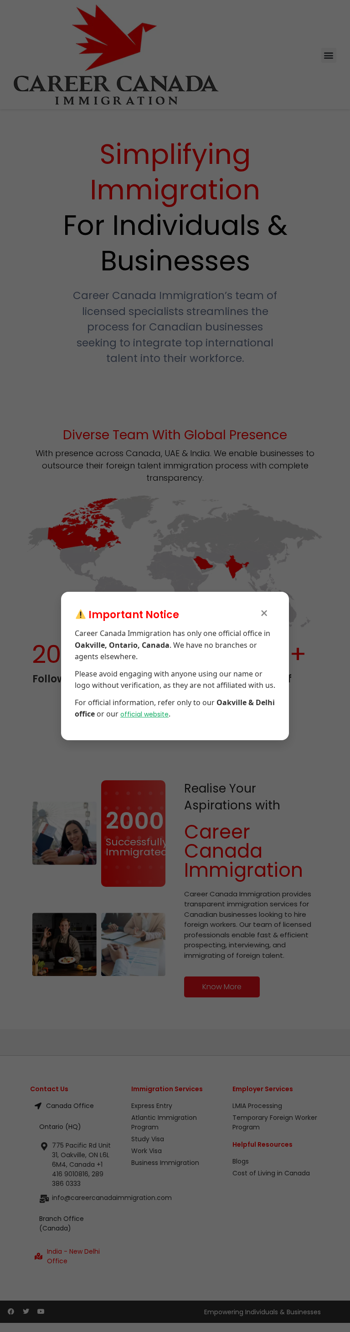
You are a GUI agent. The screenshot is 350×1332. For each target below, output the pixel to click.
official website (144, 714)
